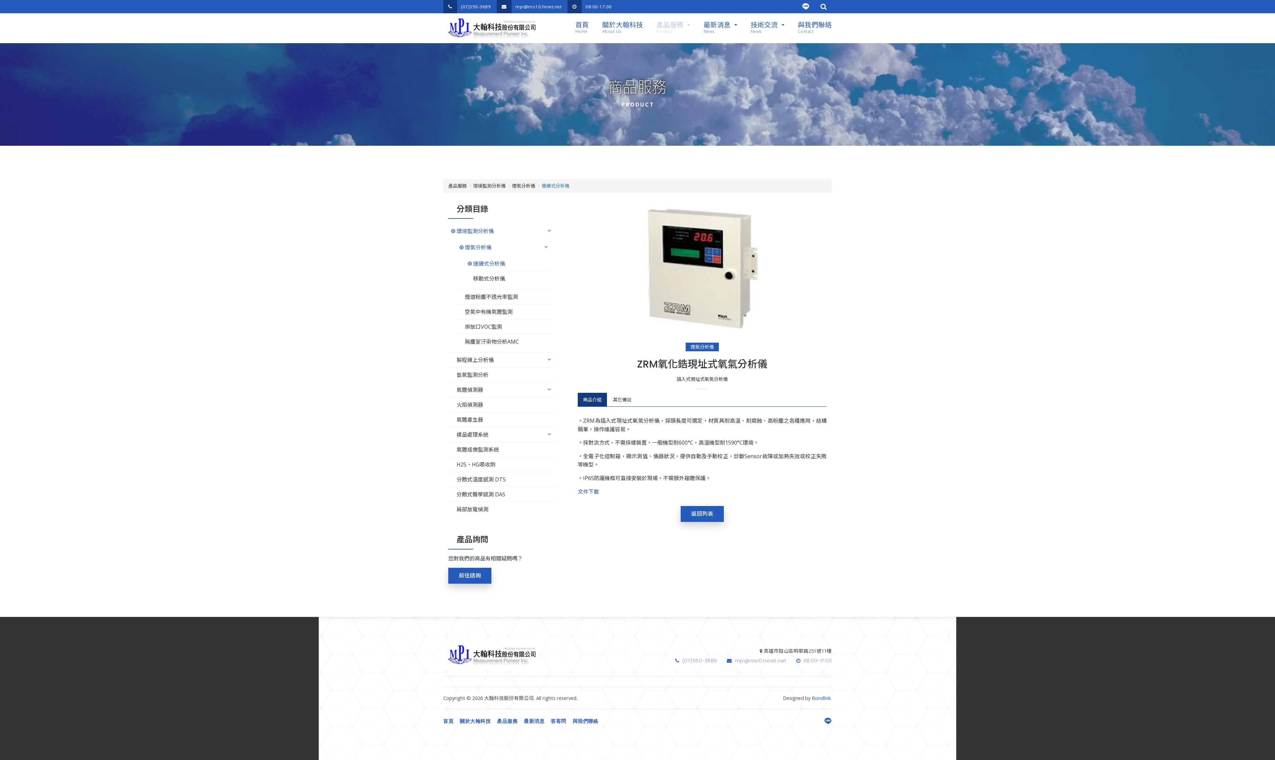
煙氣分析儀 (702, 347)
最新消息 (717, 27)
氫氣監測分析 (472, 375)
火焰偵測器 (470, 404)
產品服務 (670, 27)
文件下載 (588, 491)
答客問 (558, 721)
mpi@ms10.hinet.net (538, 7)
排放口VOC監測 (483, 326)
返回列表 (702, 514)
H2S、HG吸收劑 (476, 464)
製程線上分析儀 (475, 360)
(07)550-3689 (475, 7)
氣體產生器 (470, 419)
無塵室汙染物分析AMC (492, 341)
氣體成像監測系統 (478, 449)
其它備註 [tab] (622, 399)
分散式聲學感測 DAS (481, 494)
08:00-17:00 (598, 7)
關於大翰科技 (622, 27)
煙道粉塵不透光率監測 (491, 296)
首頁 (582, 27)
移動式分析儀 (489, 278)
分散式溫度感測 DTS (481, 479)
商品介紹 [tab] (592, 399)
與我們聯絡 (815, 27)
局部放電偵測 (472, 509)
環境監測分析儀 (475, 231)
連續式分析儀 (489, 263)
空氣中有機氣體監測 (489, 311)
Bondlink (821, 698)
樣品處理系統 (472, 434)
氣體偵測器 (470, 389)
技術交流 (764, 27)
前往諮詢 (470, 575)
